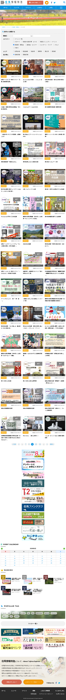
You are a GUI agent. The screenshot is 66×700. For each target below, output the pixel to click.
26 (33, 563)
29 (60, 563)
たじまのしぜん (59, 690)
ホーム (5, 7)
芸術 (28, 613)
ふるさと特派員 (45, 690)
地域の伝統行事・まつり (30, 41)
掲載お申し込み (11, 682)
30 (5, 565)
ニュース (16, 7)
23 (5, 563)
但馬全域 (17, 51)
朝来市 (33, 51)
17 (14, 560)
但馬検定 (17, 616)
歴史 (33, 613)
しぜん (51, 7)
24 (14, 563)
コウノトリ (53, 613)
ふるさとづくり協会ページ (33, 682)
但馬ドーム (5, 616)
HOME (3, 27)
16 (5, 560)
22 (60, 560)
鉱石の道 (47, 613)
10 (36, 444)
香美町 (54, 51)
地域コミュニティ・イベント (48, 41)
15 (60, 558)
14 (51, 558)
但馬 (11, 616)
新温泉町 (25, 51)
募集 (34, 690)
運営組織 (33, 694)
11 (40, 444)
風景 (9, 613)
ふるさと (39, 7)
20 (42, 560)
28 (51, 563)
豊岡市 (40, 51)
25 (23, 563)
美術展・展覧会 (15, 27)
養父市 (47, 51)
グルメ (57, 44)
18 (23, 560)
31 (14, 565)
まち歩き (23, 613)
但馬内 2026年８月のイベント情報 (37, 579)
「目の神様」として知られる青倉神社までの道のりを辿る (37, 590)
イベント (28, 7)
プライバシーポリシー (46, 694)
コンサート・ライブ (46, 44)
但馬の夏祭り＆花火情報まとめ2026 (16, 579)
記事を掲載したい (36, 2)
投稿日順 (17, 54)
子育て (17, 48)
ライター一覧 (32, 623)
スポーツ (17, 41)
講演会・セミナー (32, 44)
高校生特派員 (39, 613)
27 (42, 563)
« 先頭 (14, 444)
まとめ (4, 613)
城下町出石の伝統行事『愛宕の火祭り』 (16, 590)
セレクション (15, 613)
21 (51, 560)
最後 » (52, 444)
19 (33, 560)
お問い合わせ (60, 694)
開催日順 (25, 54)
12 (33, 558)
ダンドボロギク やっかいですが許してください (59, 579)
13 (42, 558)
